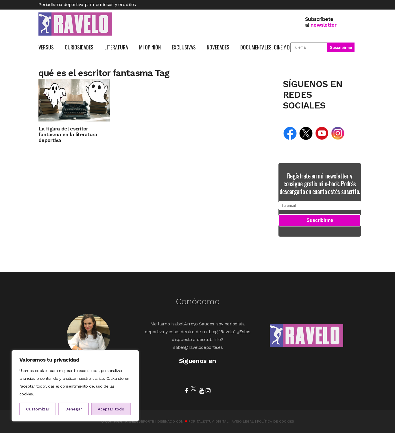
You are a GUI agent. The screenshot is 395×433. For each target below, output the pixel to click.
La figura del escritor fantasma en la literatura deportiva (67, 134)
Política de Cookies (275, 421)
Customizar (37, 409)
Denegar (73, 409)
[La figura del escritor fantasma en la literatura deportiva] (74, 99)
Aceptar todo (111, 409)
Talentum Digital (212, 421)
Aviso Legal (243, 421)
